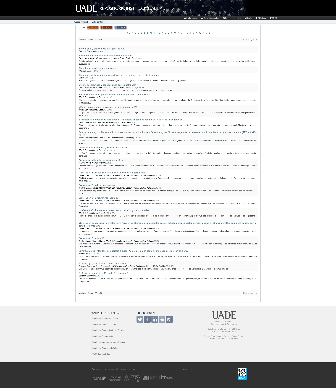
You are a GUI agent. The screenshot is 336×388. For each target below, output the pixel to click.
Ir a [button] (238, 18)
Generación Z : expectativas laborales (99, 197)
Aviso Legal (187, 369)
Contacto (229, 18)
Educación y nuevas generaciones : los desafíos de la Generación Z (114, 94)
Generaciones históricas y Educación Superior (103, 147)
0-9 (128, 32)
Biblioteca (262, 18)
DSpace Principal (81, 21)
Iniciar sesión (191, 18)
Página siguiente (250, 39)
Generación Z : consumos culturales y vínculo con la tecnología (112, 172)
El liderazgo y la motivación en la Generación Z (103, 263)
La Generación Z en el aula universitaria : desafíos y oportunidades (114, 210)
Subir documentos (211, 18)
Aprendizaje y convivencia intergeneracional (102, 48)
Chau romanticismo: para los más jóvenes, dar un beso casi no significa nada (119, 74)
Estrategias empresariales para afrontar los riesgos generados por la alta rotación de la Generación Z (132, 119)
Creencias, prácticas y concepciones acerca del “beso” (107, 84)
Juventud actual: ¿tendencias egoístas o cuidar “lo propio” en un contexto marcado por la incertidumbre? (133, 250)
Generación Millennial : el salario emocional (101, 160)
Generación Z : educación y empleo (97, 185)
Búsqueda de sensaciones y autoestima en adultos (105, 55)
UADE (274, 18)
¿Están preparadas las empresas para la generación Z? (108, 107)
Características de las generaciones (97, 68)
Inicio (249, 18)
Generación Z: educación (92, 238)
